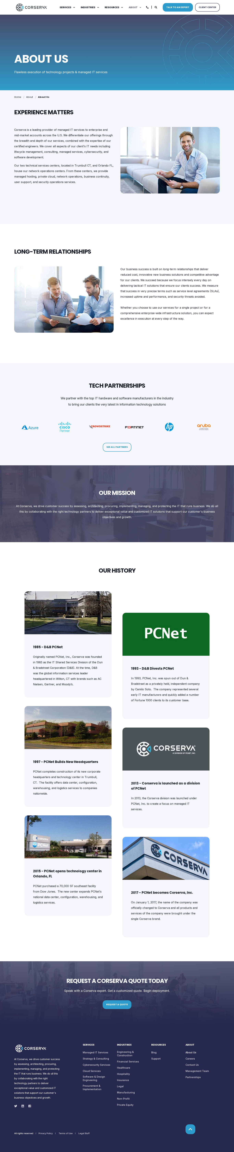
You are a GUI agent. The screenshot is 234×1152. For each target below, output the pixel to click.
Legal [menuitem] (120, 1086)
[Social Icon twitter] (16, 1106)
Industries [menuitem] (88, 7)
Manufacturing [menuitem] (126, 1092)
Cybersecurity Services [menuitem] (96, 1064)
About (29, 97)
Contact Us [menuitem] (192, 1064)
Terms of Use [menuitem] (66, 1133)
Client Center (207, 7)
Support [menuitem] (156, 1058)
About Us (43, 97)
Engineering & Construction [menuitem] (125, 1053)
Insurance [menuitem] (123, 1080)
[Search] (156, 6)
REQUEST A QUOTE (117, 1004)
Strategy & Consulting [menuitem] (96, 1058)
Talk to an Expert (177, 7)
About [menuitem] (133, 7)
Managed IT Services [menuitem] (95, 1052)
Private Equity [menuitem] (125, 1104)
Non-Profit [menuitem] (123, 1098)
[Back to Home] (31, 6)
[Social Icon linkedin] (22, 1106)
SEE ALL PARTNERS (117, 447)
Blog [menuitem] (154, 1052)
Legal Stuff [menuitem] (84, 1133)
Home (17, 97)
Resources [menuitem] (112, 7)
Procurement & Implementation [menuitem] (92, 1087)
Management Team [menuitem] (197, 1071)
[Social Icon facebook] (28, 1106)
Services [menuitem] (65, 7)
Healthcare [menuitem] (123, 1067)
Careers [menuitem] (190, 1058)
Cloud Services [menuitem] (92, 1071)
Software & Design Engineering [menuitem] (94, 1078)
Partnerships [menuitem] (193, 1077)
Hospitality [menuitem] (123, 1073)
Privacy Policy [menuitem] (46, 1133)
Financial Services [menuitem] (128, 1061)
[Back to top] (190, 1129)
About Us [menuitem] (191, 1052)
